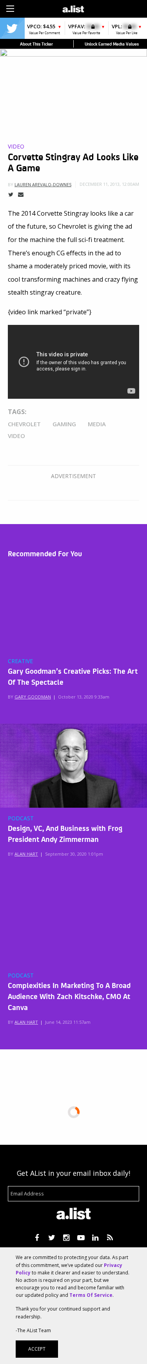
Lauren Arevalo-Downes (43, 184)
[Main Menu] (10, 9)
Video (16, 146)
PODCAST (21, 818)
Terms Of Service (91, 1295)
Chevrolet (24, 424)
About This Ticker (36, 43)
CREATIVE (20, 661)
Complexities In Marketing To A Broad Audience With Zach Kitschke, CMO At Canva (69, 995)
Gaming (64, 424)
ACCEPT (36, 1349)
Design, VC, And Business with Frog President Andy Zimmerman (65, 833)
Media (97, 424)
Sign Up (107, 8)
